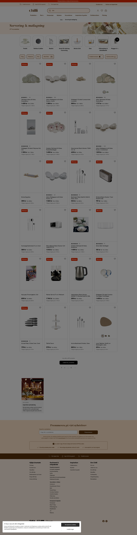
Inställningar (70, 529)
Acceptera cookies (70, 524)
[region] (42, 526)
